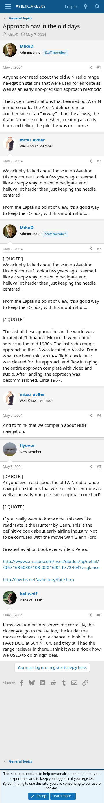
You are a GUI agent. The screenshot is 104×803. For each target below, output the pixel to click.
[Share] (91, 67)
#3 (99, 248)
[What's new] (85, 6)
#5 (99, 466)
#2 (99, 160)
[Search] (97, 6)
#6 (99, 615)
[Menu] (8, 6)
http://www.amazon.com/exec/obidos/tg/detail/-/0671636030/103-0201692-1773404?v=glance (51, 564)
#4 (99, 415)
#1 (99, 67)
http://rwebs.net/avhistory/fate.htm (38, 579)
